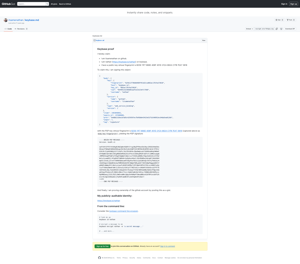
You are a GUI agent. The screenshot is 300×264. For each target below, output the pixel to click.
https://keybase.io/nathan (124, 62)
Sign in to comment (167, 246)
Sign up (293, 4)
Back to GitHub (65, 4)
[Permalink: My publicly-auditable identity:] (95, 195)
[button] (277, 28)
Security (132, 258)
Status (139, 258)
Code (10, 29)
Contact (160, 258)
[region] (150, 141)
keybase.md (32, 20)
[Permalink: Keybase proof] (95, 49)
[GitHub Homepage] (99, 257)
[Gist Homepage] (8, 3)
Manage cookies (170, 258)
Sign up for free (103, 246)
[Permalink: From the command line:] (95, 206)
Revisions (22, 29)
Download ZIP (290, 29)
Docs (154, 258)
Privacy (125, 258)
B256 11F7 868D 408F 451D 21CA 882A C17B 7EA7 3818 (156, 131)
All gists (54, 4)
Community (146, 258)
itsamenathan (15, 20)
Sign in (284, 4)
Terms (119, 258)
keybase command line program (123, 211)
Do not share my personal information (190, 258)
